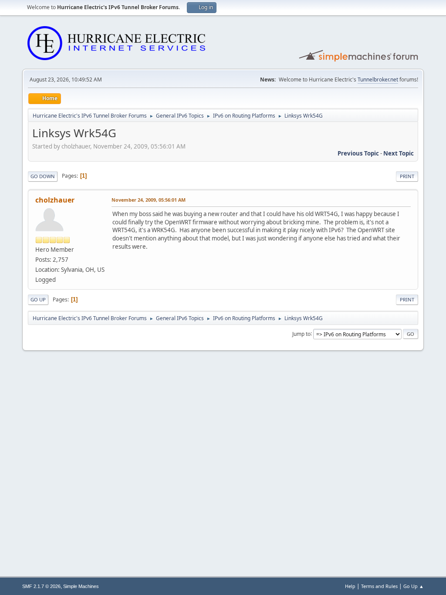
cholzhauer (54, 200)
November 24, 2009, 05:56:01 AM (149, 199)
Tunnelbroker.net (378, 79)
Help (350, 586)
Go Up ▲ (413, 586)
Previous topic (358, 153)
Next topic (398, 153)
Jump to (301, 333)
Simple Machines (81, 586)
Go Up (38, 299)
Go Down (42, 176)
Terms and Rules (379, 586)
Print (407, 176)
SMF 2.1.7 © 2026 (41, 586)
